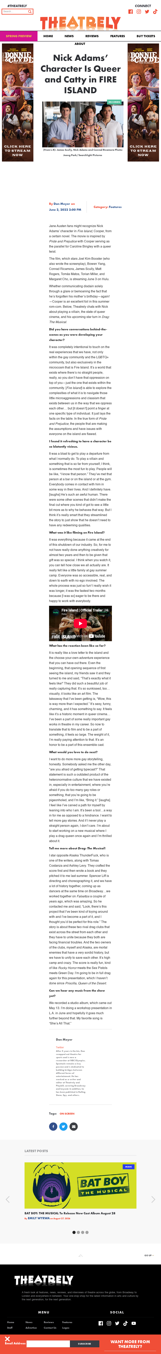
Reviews (92, 36)
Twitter (60, 1047)
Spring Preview (19, 36)
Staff (9, 1327)
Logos (65, 1327)
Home (48, 36)
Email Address (15, 1343)
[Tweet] (63, 1126)
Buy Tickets (146, 36)
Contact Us (50, 1327)
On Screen (114, 102)
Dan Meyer (62, 204)
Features (117, 36)
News (69, 36)
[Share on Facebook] (53, 1126)
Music (128, 1167)
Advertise (31, 1327)
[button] (80, 43)
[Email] (74, 1126)
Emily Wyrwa (39, 1218)
